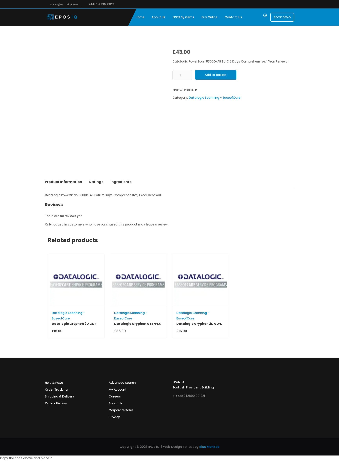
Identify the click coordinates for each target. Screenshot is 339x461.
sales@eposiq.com (64, 4)
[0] (261, 17)
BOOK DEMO (282, 17)
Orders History (56, 403)
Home (140, 17)
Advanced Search (122, 383)
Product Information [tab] (63, 181)
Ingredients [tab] (120, 181)
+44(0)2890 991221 (102, 4)
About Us (158, 17)
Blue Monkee (209, 446)
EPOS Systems (183, 17)
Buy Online (209, 17)
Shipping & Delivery (59, 396)
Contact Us (233, 17)
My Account (118, 389)
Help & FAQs (54, 383)
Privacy (114, 417)
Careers (115, 396)
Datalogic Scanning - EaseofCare (214, 98)
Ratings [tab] (96, 181)
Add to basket (216, 75)
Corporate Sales (121, 410)
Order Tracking (56, 389)
